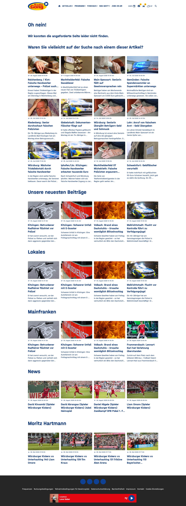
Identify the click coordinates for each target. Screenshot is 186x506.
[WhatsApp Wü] (103, 481)
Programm (79, 6)
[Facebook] (83, 481)
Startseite (59, 6)
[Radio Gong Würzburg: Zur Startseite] (38, 6)
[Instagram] (89, 481)
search (156, 6)
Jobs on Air (117, 6)
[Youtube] (96, 481)
